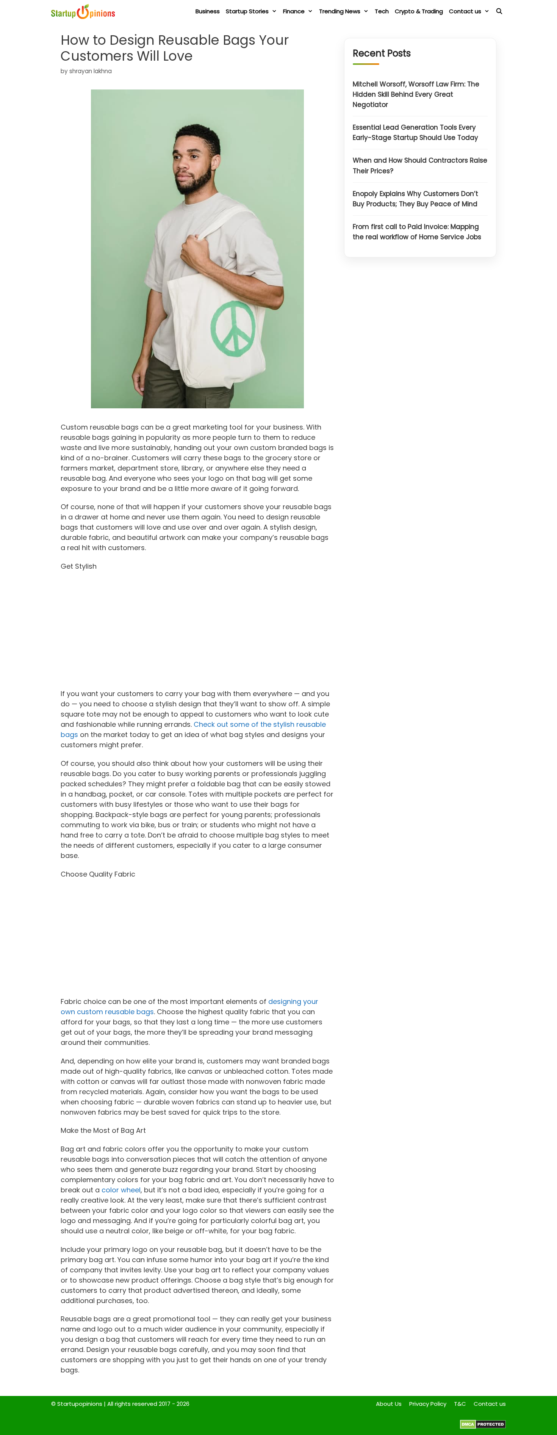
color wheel (121, 1190)
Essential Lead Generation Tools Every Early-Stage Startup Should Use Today (415, 133)
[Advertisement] (198, 632)
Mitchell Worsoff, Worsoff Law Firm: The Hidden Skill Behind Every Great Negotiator (416, 94)
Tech (382, 11)
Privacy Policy (427, 1404)
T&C (460, 1404)
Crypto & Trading (419, 11)
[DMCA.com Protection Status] (483, 1427)
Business (208, 11)
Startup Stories (247, 11)
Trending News (339, 11)
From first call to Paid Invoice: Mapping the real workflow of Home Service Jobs (417, 232)
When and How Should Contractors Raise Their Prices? (420, 166)
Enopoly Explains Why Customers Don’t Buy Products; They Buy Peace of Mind (415, 199)
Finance (294, 11)
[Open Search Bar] (499, 11)
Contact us (465, 11)
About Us (389, 1404)
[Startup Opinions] (85, 11)
